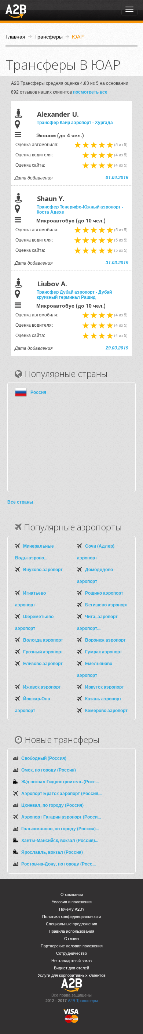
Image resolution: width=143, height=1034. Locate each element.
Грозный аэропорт (43, 651)
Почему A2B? (71, 909)
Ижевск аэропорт (42, 686)
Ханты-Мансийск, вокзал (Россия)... (59, 840)
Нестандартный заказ (71, 960)
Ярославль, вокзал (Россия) (52, 852)
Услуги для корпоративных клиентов (72, 975)
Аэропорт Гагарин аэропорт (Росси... (61, 816)
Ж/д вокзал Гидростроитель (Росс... (60, 781)
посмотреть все (90, 91)
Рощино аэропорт (104, 592)
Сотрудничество (71, 953)
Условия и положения (72, 901)
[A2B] (16, 10)
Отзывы (71, 938)
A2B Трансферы (83, 1000)
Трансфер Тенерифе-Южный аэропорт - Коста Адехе (80, 209)
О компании (71, 894)
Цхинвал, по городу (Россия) (52, 805)
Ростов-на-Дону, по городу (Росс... (58, 863)
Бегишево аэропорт (106, 604)
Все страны (20, 501)
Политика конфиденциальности (71, 916)
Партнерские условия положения (72, 945)
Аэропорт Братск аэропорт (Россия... (61, 793)
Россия (38, 392)
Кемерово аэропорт (106, 710)
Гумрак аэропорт (103, 651)
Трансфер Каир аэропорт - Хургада (75, 122)
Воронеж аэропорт (105, 639)
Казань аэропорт (103, 698)
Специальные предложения (71, 923)
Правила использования (71, 931)
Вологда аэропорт (43, 639)
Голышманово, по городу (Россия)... (60, 828)
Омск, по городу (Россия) (48, 769)
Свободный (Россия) (43, 758)
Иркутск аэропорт (104, 686)
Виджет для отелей (71, 967)
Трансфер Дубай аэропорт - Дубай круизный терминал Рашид (74, 294)
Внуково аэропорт (43, 569)
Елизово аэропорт (43, 663)
